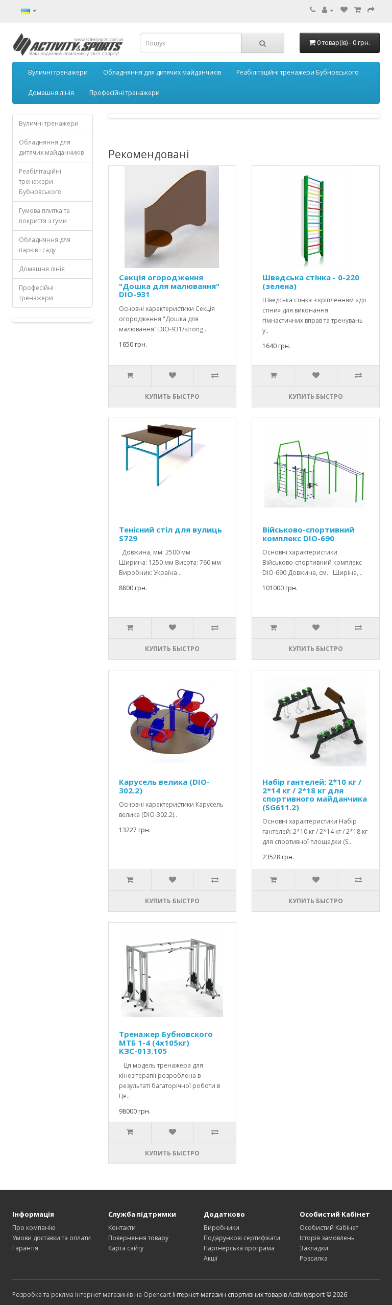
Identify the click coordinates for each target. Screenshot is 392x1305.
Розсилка (314, 1258)
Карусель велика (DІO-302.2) (164, 786)
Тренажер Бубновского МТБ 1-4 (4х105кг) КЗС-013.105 (166, 1042)
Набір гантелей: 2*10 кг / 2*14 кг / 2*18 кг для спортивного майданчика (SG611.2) (314, 794)
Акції (210, 1258)
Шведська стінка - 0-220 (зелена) (310, 281)
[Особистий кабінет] (328, 10)
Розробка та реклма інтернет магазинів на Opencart (91, 1294)
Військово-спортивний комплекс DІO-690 (308, 533)
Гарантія (25, 1248)
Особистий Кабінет (329, 1227)
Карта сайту (125, 1248)
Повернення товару (138, 1238)
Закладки (314, 1248)
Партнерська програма (239, 1248)
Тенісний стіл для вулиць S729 (170, 533)
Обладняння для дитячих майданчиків (162, 72)
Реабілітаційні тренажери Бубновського (297, 72)
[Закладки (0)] (344, 10)
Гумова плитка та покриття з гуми (44, 215)
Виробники (221, 1227)
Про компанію (34, 1227)
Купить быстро (172, 396)
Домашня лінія (51, 92)
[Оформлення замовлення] (371, 10)
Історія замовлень (327, 1238)
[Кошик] (357, 10)
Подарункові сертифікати (242, 1238)
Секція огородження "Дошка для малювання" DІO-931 (169, 285)
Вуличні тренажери (58, 72)
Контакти (122, 1227)
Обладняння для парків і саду (44, 244)
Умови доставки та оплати (51, 1238)
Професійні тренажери (124, 92)
